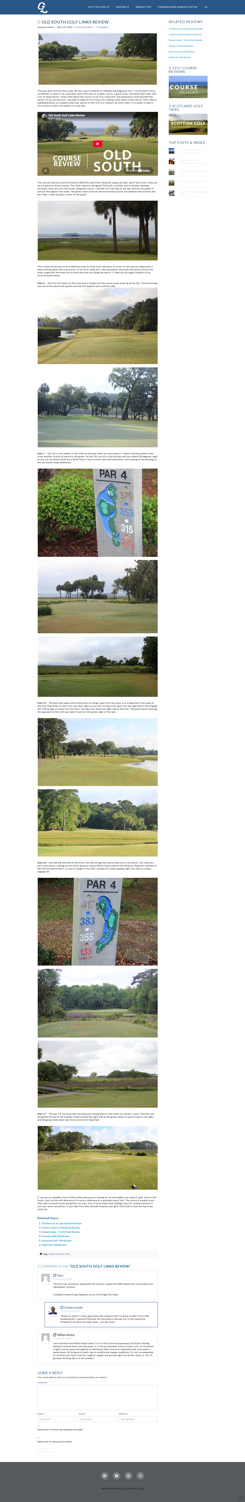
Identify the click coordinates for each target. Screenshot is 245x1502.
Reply (45, 1284)
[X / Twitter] (116, 1476)
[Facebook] (104, 1476)
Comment (42, 1382)
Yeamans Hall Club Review (55, 1236)
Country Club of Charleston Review (60, 1227)
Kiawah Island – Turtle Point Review (60, 1231)
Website (123, 1414)
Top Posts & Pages (187, 143)
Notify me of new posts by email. (54, 1441)
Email (82, 1414)
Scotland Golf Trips (186, 108)
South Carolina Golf (59, 1254)
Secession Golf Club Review (56, 1240)
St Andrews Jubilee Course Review (193, 181)
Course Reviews (84, 27)
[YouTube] (128, 1476)
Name (41, 1414)
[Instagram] (140, 1476)
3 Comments (102, 27)
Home (124, 1483)
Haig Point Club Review (53, 1244)
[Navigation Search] (204, 3)
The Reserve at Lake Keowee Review (61, 1223)
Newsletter (135, 1483)
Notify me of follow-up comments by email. (60, 1429)
